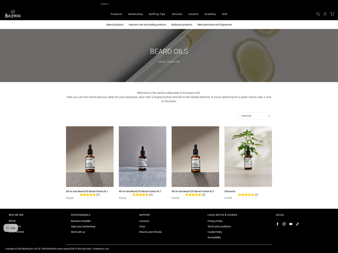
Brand (12, 220)
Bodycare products (181, 24)
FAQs (142, 226)
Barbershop (135, 14)
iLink (107, 249)
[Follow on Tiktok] (297, 224)
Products (116, 14)
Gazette (193, 14)
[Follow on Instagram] (284, 224)
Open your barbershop (83, 226)
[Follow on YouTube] (290, 224)
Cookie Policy (215, 232)
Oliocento (229, 191)
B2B (224, 14)
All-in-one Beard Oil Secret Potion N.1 (87, 191)
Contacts (144, 221)
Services (177, 14)
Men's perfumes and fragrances (215, 24)
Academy (210, 14)
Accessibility (214, 237)
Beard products (115, 24)
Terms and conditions (219, 226)
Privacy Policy (215, 221)
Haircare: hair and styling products (147, 24)
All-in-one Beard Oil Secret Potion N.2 (140, 191)
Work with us (78, 232)
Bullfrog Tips (157, 14)
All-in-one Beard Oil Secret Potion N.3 (193, 191)
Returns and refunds (150, 232)
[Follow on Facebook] (277, 224)
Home (161, 61)
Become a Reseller (81, 221)
